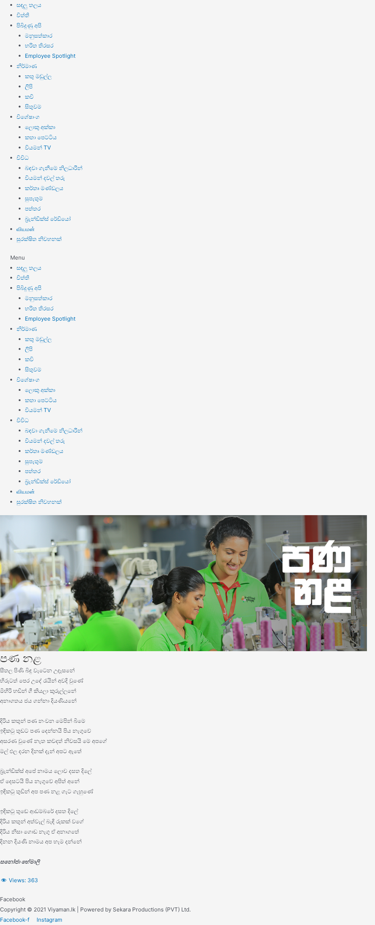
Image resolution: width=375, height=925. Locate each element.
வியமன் (25, 229)
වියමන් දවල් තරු (45, 177)
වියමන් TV (38, 147)
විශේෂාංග (28, 116)
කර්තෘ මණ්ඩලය (44, 188)
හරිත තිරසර (39, 45)
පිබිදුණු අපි (28, 25)
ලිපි (29, 86)
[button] (187, 258)
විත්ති (22, 15)
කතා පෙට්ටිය (41, 137)
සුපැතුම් (34, 198)
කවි (29, 96)
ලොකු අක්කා (40, 127)
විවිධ (22, 157)
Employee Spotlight (50, 55)
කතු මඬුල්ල (38, 76)
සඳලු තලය (28, 4)
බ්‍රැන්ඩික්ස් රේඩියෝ (48, 218)
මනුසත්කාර (38, 35)
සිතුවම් (33, 106)
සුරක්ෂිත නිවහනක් (39, 238)
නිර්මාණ (26, 66)
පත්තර (33, 208)
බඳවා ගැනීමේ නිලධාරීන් (53, 168)
